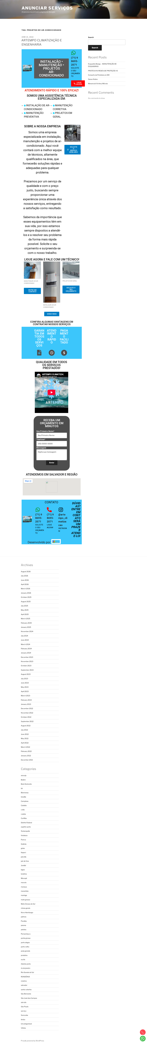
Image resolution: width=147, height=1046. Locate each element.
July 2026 (24, 576)
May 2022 (24, 738)
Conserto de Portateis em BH (98, 75)
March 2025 (25, 619)
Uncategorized (26, 1024)
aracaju (23, 775)
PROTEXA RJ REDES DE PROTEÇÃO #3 (103, 71)
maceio (23, 882)
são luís (23, 1002)
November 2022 (27, 713)
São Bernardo (26, 994)
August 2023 (26, 674)
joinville (23, 857)
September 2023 (27, 670)
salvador (24, 985)
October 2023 (26, 666)
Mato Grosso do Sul (28, 904)
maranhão (24, 891)
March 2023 (25, 696)
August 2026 (26, 571)
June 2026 (25, 580)
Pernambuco (25, 934)
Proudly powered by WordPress (32, 1041)
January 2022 (26, 756)
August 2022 (25, 726)
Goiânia (23, 844)
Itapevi (23, 852)
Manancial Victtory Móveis (98, 83)
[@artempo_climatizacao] (60, 509)
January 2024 (26, 653)
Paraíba (24, 921)
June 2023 (25, 683)
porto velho (25, 947)
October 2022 (26, 717)
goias (23, 848)
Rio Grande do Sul (27, 972)
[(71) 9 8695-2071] (73, 52)
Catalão (24, 805)
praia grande (25, 951)
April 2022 (24, 743)
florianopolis (25, 831)
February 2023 (26, 700)
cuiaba (23, 814)
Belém (23, 780)
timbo (23, 1019)
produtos (24, 955)
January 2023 (26, 704)
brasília (23, 797)
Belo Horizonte (26, 784)
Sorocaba (24, 1015)
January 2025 (26, 627)
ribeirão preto (26, 964)
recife (23, 959)
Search (91, 37)
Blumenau (24, 793)
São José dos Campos (29, 998)
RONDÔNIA (25, 977)
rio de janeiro (25, 968)
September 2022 (27, 721)
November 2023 (27, 661)
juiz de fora (25, 861)
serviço (23, 1011)
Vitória (23, 1028)
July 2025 (24, 606)
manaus (24, 887)
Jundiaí (23, 865)
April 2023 (25, 691)
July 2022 (24, 730)
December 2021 (27, 760)
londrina (24, 874)
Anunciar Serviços (47, 8)
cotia (23, 810)
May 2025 (24, 610)
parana (23, 925)
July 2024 (24, 636)
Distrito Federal (26, 823)
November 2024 (27, 631)
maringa (24, 895)
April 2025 (25, 614)
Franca (23, 840)
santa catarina (26, 989)
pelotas (23, 929)
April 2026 (25, 584)
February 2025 (26, 623)
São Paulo (24, 1007)
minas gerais (25, 908)
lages (23, 870)
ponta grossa (25, 938)
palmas (23, 917)
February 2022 (26, 751)
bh (22, 788)
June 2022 (25, 734)
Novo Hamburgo (27, 912)
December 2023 (27, 657)
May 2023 (24, 687)
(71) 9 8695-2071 (74, 61)
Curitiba (24, 818)
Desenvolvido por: (39, 542)
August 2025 (26, 601)
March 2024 (25, 644)
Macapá (24, 878)
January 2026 (26, 593)
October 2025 (26, 597)
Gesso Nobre (93, 79)
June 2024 (25, 640)
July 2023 (24, 679)
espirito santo (26, 827)
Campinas (24, 801)
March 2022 (25, 747)
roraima (24, 981)
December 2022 (27, 708)
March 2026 (25, 589)
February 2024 (26, 649)
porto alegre (25, 942)
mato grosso (25, 900)
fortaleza (24, 835)
